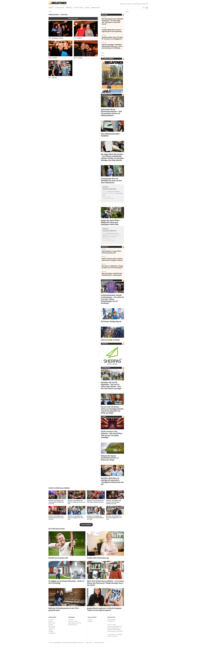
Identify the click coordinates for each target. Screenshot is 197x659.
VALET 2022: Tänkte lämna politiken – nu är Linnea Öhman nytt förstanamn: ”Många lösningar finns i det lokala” (105, 583)
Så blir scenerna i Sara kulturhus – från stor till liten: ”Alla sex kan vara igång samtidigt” (111, 434)
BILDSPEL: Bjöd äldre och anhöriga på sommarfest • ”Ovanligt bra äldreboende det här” (112, 481)
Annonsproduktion (72, 624)
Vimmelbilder (95, 7)
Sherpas (102, 642)
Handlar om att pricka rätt (58, 558)
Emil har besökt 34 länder (110, 340)
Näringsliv (69, 7)
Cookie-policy (89, 642)
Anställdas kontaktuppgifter (114, 629)
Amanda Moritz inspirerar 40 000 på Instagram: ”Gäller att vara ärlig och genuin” (104, 609)
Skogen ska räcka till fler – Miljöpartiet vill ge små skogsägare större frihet (110, 222)
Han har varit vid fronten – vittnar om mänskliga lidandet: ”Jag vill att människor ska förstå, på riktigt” (112, 410)
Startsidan (51, 619)
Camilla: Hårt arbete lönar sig (98, 558)
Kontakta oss (144, 4)
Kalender (50, 629)
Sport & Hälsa (78, 7)
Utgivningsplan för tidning (74, 623)
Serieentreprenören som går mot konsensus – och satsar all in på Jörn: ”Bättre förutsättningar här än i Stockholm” (112, 299)
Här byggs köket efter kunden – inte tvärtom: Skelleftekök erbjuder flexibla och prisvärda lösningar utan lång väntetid (112, 157)
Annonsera (123, 4)
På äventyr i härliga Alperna (111, 322)
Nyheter (51, 7)
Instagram (90, 621)
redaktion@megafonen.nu (116, 626)
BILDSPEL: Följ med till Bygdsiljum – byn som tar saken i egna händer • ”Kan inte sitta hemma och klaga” (111, 386)
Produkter (70, 619)
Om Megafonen (136, 4)
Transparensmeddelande (108, 198)
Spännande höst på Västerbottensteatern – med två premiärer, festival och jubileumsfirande (111, 112)
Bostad (87, 7)
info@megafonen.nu (116, 628)
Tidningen (129, 4)
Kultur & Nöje (59, 7)
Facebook (90, 619)
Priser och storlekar (73, 621)
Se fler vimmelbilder (86, 524)
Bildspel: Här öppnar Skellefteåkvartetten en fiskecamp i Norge (110, 458)
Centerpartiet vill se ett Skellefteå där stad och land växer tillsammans (111, 181)
